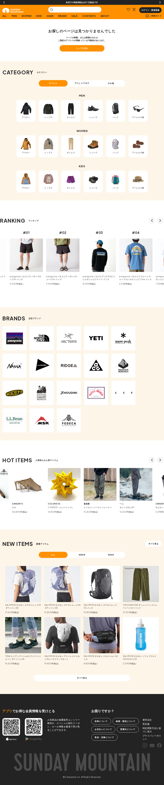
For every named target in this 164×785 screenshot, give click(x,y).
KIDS (39, 15)
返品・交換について (104, 737)
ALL (4, 15)
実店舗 (146, 723)
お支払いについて (103, 729)
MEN (14, 15)
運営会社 (147, 719)
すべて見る (153, 543)
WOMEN (27, 15)
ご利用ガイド (156, 16)
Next (160, 2)
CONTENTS (89, 15)
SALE (74, 15)
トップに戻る (82, 48)
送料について (101, 721)
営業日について (127, 729)
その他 (111, 83)
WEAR (82, 555)
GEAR (50, 15)
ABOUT (105, 15)
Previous (4, 2)
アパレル (53, 83)
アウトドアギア (82, 83)
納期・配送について (125, 721)
